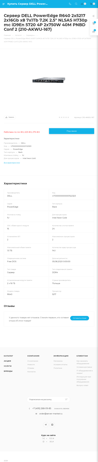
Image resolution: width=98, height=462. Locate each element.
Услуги (8, 366)
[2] (61, 117)
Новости (31, 364)
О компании (32, 361)
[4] (66, 117)
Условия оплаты (60, 364)
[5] (68, 117)
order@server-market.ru (50, 413)
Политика (58, 368)
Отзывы (30, 368)
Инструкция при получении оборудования (84, 379)
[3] (64, 117)
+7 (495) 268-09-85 (41, 408)
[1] (59, 117)
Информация (61, 356)
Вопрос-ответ (82, 385)
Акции (7, 361)
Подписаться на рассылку (40, 399)
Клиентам (82, 356)
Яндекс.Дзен (52, 424)
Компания (33, 356)
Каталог (8, 356)
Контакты (31, 372)
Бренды (8, 371)
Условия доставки (84, 367)
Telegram (45, 424)
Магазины (58, 361)
